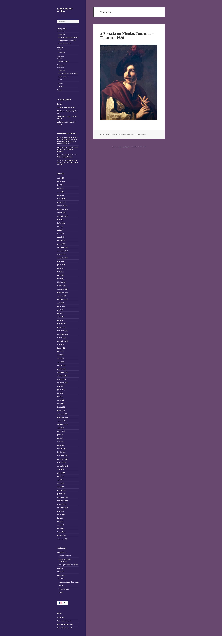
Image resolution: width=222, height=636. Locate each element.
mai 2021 (60, 397)
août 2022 (60, 344)
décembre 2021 (62, 372)
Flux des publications (64, 621)
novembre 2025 (62, 209)
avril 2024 (60, 275)
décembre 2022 (62, 331)
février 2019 (61, 490)
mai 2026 (60, 188)
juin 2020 (60, 435)
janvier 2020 (61, 452)
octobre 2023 (61, 296)
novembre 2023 (62, 292)
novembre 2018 (62, 501)
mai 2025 (60, 230)
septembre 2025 (62, 216)
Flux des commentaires (65, 624)
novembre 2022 (62, 334)
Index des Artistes (64, 61)
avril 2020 (60, 442)
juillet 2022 (61, 348)
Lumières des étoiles (65, 10)
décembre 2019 (62, 456)
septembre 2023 (62, 299)
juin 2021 (60, 393)
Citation (61, 86)
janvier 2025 (61, 244)
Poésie (60, 80)
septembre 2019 (62, 466)
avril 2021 (60, 400)
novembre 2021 (62, 376)
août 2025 (60, 220)
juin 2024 (60, 268)
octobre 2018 (61, 504)
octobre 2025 (61, 213)
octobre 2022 (61, 338)
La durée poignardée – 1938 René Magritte (67, 149)
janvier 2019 (61, 494)
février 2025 (61, 240)
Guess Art (60, 57)
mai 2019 (60, 480)
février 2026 (61, 199)
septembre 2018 (62, 508)
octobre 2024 (61, 254)
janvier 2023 (61, 327)
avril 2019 (60, 483)
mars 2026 (60, 195)
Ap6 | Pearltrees (62, 147)
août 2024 (60, 261)
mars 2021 (60, 403)
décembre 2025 (62, 206)
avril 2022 (60, 358)
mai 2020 (60, 438)
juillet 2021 (61, 390)
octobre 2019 (61, 462)
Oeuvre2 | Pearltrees (64, 155)
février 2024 (61, 282)
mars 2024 (60, 279)
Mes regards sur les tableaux (67, 40)
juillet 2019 (61, 473)
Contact (59, 90)
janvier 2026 (61, 202)
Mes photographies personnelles (68, 37)
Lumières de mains (65, 44)
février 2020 (61, 449)
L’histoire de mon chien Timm (68, 73)
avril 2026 (60, 192)
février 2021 (61, 407)
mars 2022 (60, 362)
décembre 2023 (62, 289)
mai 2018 (60, 521)
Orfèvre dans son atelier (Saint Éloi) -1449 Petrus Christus (67, 162)
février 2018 (61, 532)
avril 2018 (60, 525)
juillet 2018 (61, 515)
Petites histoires (63, 77)
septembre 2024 (62, 258)
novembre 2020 (62, 417)
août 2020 (60, 428)
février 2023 (61, 324)
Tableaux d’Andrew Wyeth (66, 107)
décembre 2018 (62, 497)
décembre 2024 (62, 247)
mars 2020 (60, 445)
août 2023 (60, 303)
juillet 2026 (61, 181)
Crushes (60, 48)
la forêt (59, 104)
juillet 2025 (61, 223)
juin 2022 (60, 351)
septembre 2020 (62, 424)
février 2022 (61, 365)
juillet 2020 (61, 431)
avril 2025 (60, 233)
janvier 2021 (61, 410)
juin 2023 (60, 310)
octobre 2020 (61, 421)
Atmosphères (61, 30)
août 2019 (60, 469)
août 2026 (60, 178)
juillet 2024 (61, 265)
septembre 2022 (62, 341)
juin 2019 (60, 476)
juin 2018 (60, 518)
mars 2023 (60, 320)
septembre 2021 (62, 383)
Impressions (61, 66)
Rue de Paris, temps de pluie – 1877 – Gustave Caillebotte (67, 142)
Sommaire (62, 34)
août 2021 (60, 386)
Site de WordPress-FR (64, 628)
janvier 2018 (61, 535)
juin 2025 (60, 227)
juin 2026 (60, 185)
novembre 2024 (62, 251)
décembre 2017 (62, 539)
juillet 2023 (61, 306)
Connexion (60, 617)
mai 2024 (60, 272)
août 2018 (60, 511)
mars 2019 (60, 487)
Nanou (61, 83)
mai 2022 (60, 355)
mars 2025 (60, 237)
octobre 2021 (61, 379)
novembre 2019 (62, 459)
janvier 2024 (61, 286)
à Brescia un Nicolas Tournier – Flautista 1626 (127, 35)
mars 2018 (60, 528)
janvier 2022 (61, 369)
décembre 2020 (62, 414)
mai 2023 (60, 313)
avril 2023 (60, 317)
